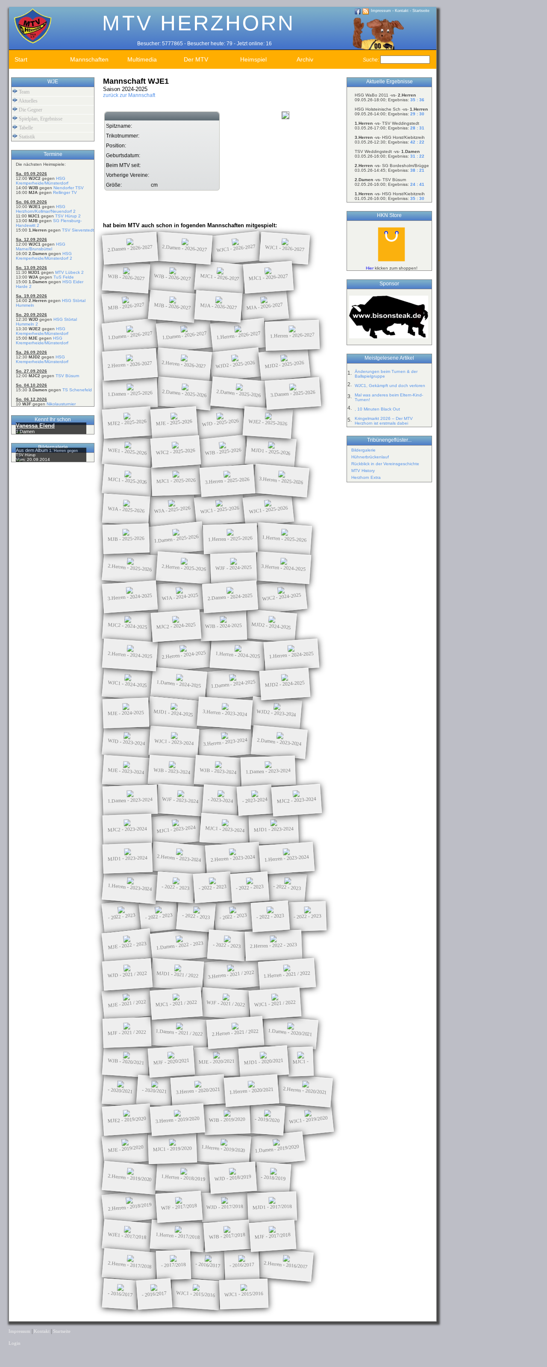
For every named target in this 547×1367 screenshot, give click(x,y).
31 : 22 (417, 156)
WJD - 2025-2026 (220, 422)
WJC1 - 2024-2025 (127, 684)
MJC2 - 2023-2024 (297, 800)
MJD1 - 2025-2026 (271, 451)
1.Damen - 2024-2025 (179, 684)
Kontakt (402, 11)
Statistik (26, 137)
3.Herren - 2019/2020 (178, 1119)
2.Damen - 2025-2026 (184, 393)
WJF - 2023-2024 (180, 800)
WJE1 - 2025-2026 (127, 451)
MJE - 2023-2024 (126, 771)
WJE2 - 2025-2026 (268, 422)
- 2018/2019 (273, 1178)
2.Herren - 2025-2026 (130, 567)
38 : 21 (417, 170)
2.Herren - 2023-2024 (179, 858)
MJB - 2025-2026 (126, 538)
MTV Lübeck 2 (69, 272)
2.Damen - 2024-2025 (230, 596)
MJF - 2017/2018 (273, 1236)
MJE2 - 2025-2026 (127, 422)
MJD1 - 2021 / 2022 (177, 974)
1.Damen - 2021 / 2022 (179, 1032)
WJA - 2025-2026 (126, 509)
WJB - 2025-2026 (223, 451)
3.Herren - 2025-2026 (227, 480)
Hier (369, 268)
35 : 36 (417, 99)
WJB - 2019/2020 (227, 1119)
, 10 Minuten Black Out (377, 409)
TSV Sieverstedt (78, 230)
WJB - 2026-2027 (126, 277)
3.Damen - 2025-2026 (293, 393)
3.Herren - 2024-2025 (283, 567)
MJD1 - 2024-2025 (173, 713)
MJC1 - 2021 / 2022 (176, 1003)
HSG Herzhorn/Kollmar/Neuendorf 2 (46, 209)
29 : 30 (417, 113)
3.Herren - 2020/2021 (198, 1090)
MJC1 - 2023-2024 (176, 829)
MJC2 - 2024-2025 (127, 626)
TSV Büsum (67, 375)
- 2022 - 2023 (176, 887)
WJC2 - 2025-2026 (176, 451)
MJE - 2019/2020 (125, 1148)
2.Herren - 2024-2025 (130, 654)
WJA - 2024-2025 (180, 596)
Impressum (381, 11)
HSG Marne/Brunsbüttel (40, 246)
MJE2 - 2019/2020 (127, 1119)
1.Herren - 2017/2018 (178, 1235)
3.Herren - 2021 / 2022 (231, 974)
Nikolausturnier (61, 404)
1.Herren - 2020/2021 (251, 1090)
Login (15, 1343)
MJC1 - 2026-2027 (220, 277)
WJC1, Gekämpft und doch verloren (390, 385)
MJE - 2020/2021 (217, 1061)
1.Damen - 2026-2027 (130, 335)
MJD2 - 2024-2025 (271, 626)
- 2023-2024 (220, 800)
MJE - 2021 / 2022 (127, 1003)
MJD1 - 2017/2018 (272, 1206)
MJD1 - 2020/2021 (264, 1061)
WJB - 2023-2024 (172, 771)
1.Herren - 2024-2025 (237, 654)
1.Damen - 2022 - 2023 (180, 945)
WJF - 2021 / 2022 (225, 1003)
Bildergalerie (363, 450)
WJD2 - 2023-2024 (276, 713)
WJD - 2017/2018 (224, 1206)
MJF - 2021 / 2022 (127, 1032)
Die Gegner (30, 110)
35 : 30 (417, 198)
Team (23, 92)
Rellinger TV (65, 192)
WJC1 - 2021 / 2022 (275, 1003)
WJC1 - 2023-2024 (174, 742)
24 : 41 (417, 184)
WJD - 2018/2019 (233, 1177)
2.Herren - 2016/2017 (286, 1265)
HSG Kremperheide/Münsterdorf (42, 180)
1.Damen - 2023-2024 (268, 771)
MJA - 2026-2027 (218, 306)
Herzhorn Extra (366, 477)
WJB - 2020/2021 (126, 1061)
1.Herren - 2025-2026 (230, 539)
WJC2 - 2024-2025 (282, 597)
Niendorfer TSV (68, 187)
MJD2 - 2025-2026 (285, 364)
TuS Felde (63, 277)
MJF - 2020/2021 (171, 1061)
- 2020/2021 (120, 1090)
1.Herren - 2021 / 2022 (287, 974)
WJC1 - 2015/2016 (195, 1294)
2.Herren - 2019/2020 (130, 1177)
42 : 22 (417, 142)
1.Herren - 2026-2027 (238, 335)
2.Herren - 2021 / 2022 (235, 1032)
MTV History (363, 470)
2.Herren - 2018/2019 (130, 1206)
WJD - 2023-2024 (126, 742)
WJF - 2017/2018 (179, 1207)
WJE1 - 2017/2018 (127, 1236)
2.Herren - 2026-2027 (130, 364)
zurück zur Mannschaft (129, 95)
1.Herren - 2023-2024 (287, 858)
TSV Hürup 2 (68, 216)
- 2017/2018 (173, 1264)
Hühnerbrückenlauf (370, 457)
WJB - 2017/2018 (227, 1236)
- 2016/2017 (208, 1265)
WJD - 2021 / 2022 (127, 974)
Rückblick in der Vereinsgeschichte (385, 463)
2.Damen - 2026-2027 (130, 247)
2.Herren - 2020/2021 (305, 1090)
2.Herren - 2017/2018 (130, 1265)
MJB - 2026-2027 (126, 306)
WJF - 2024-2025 (233, 567)
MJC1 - (301, 1061)
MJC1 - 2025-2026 (127, 480)
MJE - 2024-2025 (126, 712)
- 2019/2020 (267, 1120)
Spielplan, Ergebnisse (40, 119)
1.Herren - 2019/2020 (223, 1148)
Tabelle (25, 128)
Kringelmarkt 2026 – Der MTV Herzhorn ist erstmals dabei (384, 420)
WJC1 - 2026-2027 (236, 248)
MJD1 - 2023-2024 (274, 829)
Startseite (420, 11)
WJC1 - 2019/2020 (308, 1119)
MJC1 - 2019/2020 (172, 1148)
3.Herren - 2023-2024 (225, 712)
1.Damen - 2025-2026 (130, 393)
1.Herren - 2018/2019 (183, 1177)
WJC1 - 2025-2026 (220, 510)
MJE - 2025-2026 (174, 422)
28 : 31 (417, 128)
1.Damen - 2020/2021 (290, 1032)
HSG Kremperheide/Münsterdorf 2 (44, 256)
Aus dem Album (32, 450)
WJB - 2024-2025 (223, 625)
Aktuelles (28, 101)
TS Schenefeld (77, 389)
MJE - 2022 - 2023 (127, 945)
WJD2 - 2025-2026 (235, 364)
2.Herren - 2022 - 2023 (273, 945)
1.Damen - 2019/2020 (277, 1148)
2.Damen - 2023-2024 (279, 742)
